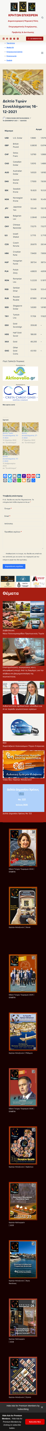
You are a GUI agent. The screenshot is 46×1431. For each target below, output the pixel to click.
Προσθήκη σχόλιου (13, 532)
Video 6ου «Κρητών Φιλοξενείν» (17, 779)
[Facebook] (7, 39)
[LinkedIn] (3, 39)
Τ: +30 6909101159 (35, 39)
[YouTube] (18, 39)
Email (7, 516)
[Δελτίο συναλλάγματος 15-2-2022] (11, 450)
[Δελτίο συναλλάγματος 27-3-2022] (30, 427)
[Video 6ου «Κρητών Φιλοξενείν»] (23, 764)
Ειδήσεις (23, 121)
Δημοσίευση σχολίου (14, 566)
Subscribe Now (35, 1422)
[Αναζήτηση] (42, 17)
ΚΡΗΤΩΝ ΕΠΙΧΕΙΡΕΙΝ (23, 15)
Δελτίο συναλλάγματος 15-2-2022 (10, 458)
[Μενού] (42, 53)
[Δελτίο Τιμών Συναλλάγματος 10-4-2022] (11, 427)
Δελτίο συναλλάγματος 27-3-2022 (30, 435)
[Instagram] (14, 39)
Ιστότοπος (8, 523)
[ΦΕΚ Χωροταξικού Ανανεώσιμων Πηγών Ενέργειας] (23, 727)
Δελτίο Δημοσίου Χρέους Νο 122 (17, 813)
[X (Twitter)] (11, 39)
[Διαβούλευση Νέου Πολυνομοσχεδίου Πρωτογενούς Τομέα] (23, 615)
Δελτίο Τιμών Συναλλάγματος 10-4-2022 (10, 435)
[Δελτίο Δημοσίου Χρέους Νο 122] (23, 798)
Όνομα (8, 508)
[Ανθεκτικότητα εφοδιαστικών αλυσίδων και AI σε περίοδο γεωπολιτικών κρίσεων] (23, 692)
